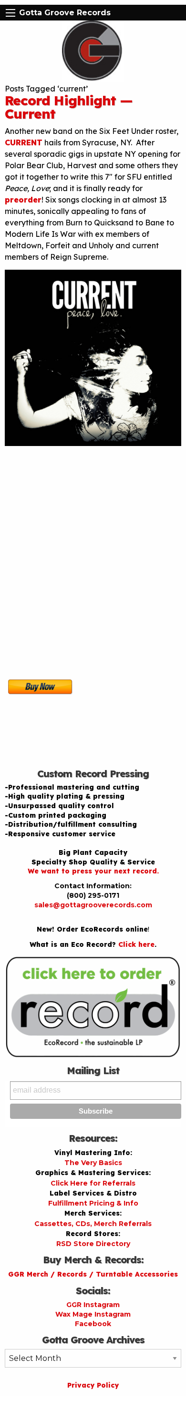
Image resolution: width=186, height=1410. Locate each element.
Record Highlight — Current (69, 107)
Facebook (93, 1323)
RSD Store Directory (93, 1243)
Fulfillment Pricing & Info (93, 1203)
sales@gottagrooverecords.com (93, 905)
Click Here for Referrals (93, 1183)
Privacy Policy (93, 1385)
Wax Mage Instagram (93, 1314)
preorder (23, 199)
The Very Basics (93, 1162)
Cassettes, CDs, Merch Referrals (93, 1223)
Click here (136, 944)
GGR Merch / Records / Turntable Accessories (93, 1274)
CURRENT (23, 142)
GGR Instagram (93, 1304)
